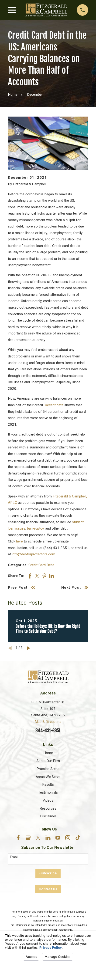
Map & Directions (48, 722)
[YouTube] (57, 837)
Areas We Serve (48, 777)
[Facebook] (18, 837)
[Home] (46, 10)
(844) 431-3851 (56, 548)
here (19, 541)
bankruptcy (35, 528)
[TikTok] (77, 837)
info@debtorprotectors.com (33, 554)
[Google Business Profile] (28, 837)
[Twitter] (38, 837)
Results (48, 784)
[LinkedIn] (47, 837)
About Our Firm (48, 761)
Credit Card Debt (41, 565)
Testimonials (48, 792)
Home (48, 753)
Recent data (54, 405)
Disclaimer (48, 816)
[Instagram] (67, 837)
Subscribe (48, 873)
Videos (48, 800)
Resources (48, 808)
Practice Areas (48, 769)
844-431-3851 (48, 730)
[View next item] (29, 648)
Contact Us (48, 889)
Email (14, 857)
